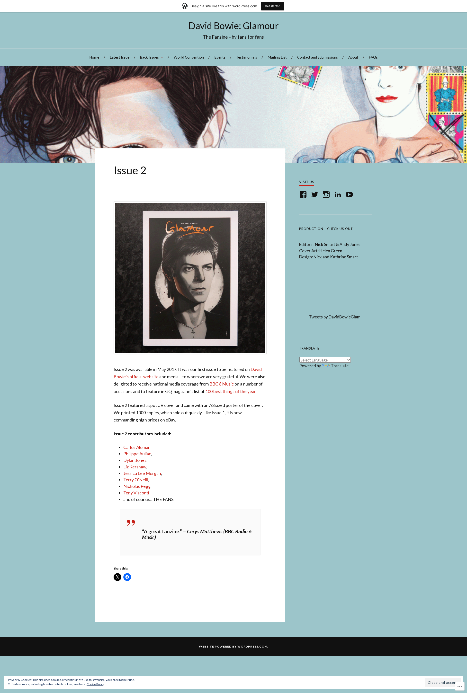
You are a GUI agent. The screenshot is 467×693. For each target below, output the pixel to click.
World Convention (189, 57)
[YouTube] (350, 194)
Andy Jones (350, 244)
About (353, 57)
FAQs (373, 57)
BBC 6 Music (221, 383)
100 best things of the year (230, 391)
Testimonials (246, 57)
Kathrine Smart (344, 256)
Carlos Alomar (136, 447)
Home (94, 57)
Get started (272, 6)
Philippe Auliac (137, 453)
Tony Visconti (136, 492)
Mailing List (277, 57)
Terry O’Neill (135, 479)
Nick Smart (325, 244)
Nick (318, 256)
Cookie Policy (95, 684)
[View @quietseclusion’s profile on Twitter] (315, 194)
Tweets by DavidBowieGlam (334, 316)
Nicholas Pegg (137, 486)
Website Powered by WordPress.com (233, 646)
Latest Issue (119, 57)
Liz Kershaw (134, 466)
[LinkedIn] (338, 194)
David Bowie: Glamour (234, 25)
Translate (340, 365)
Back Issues (149, 57)
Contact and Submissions (317, 57)
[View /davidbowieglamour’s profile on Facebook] (304, 194)
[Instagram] (327, 194)
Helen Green (330, 250)
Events (219, 57)
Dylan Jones (134, 460)
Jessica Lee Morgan (142, 473)
